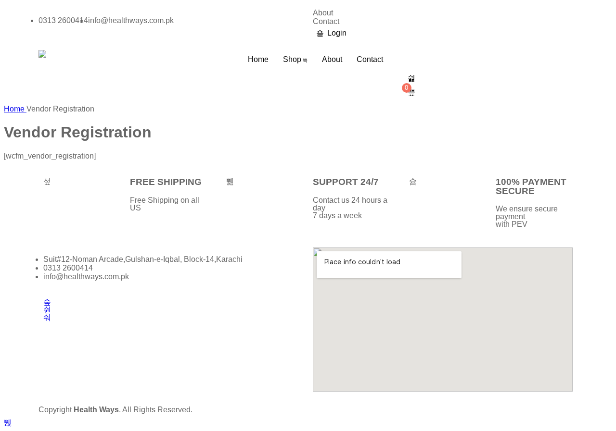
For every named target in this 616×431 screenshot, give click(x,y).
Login (336, 33)
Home (258, 59)
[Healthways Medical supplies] (42, 54)
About (323, 13)
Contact (326, 21)
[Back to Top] (8, 423)
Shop (292, 59)
